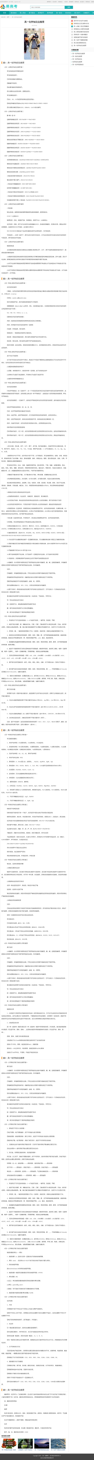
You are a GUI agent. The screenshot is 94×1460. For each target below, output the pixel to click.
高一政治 (59, 13)
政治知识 (14, 13)
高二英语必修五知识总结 (81, 32)
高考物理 (71, 1)
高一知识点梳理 (77, 56)
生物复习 (86, 13)
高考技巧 (41, 13)
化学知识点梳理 (77, 62)
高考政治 (88, 1)
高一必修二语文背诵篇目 (81, 26)
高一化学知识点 (77, 59)
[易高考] (10, 7)
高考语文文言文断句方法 (81, 23)
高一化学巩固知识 (77, 64)
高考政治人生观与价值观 (81, 29)
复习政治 (32, 13)
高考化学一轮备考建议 (81, 34)
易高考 (46, 1455)
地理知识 (77, 1)
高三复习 (77, 13)
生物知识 (60, 1)
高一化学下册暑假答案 (81, 40)
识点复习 (55, 1)
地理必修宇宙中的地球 (81, 37)
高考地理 (50, 13)
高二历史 (23, 13)
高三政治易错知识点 (80, 42)
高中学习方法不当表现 (81, 21)
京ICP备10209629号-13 (55, 1455)
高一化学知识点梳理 (80, 45)
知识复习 (82, 1)
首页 (4, 13)
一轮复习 (66, 1)
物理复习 (49, 1)
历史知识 (68, 13)
